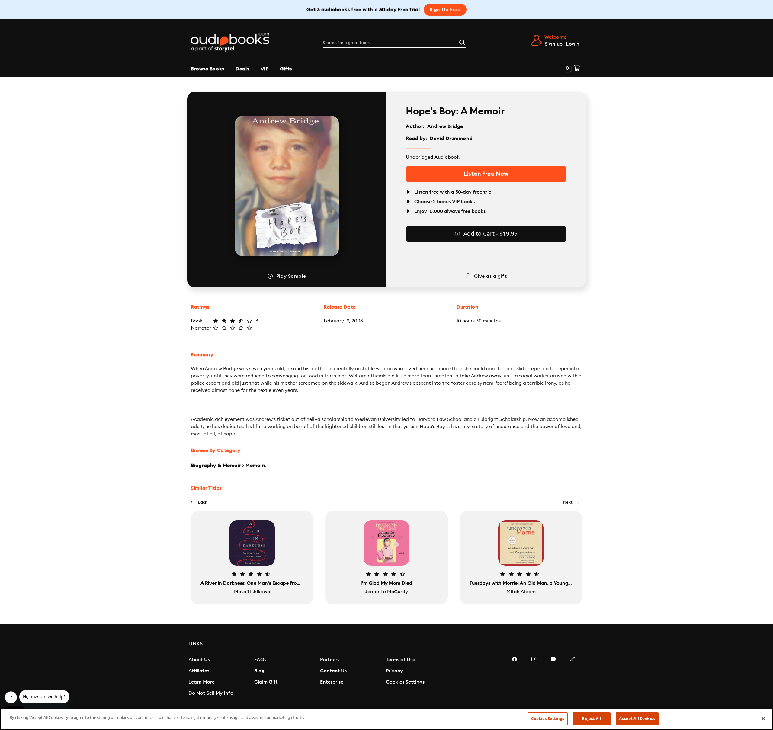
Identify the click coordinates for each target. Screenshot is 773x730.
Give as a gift (490, 276)
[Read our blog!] (572, 677)
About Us (199, 659)
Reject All (591, 718)
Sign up (554, 44)
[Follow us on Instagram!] (534, 677)
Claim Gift (265, 682)
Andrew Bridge (445, 126)
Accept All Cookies (637, 718)
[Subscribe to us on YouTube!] (553, 677)
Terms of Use (400, 659)
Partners (329, 659)
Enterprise (331, 682)
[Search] (462, 41)
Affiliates (198, 670)
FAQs (260, 659)
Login (573, 44)
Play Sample (291, 276)
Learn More (201, 682)
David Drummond (451, 138)
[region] (386, 719)
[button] (199, 502)
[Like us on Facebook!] (514, 677)
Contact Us (333, 670)
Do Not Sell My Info (210, 693)
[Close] (763, 718)
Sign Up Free (445, 9)
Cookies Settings (405, 682)
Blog (259, 670)
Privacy (394, 670)
